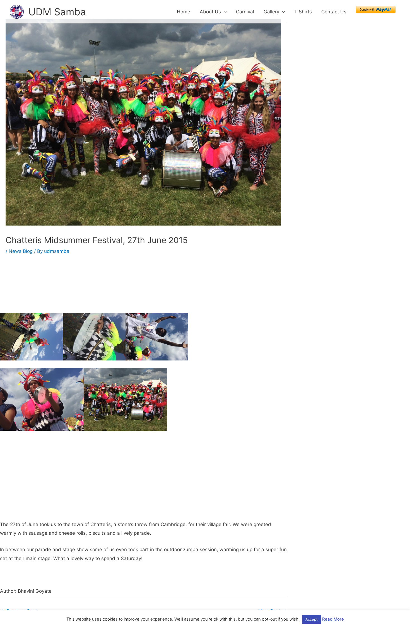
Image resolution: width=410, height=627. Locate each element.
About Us (210, 11)
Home (183, 11)
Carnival (245, 11)
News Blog (21, 251)
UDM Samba (57, 12)
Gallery (271, 11)
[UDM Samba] (17, 11)
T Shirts (303, 11)
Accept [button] (311, 619)
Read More (333, 619)
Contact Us (333, 11)
